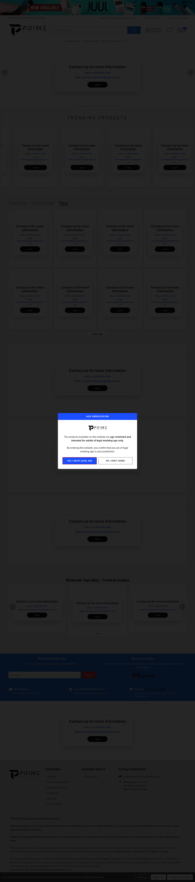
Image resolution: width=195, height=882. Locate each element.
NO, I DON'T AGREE (115, 461)
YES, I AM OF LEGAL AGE (79, 461)
